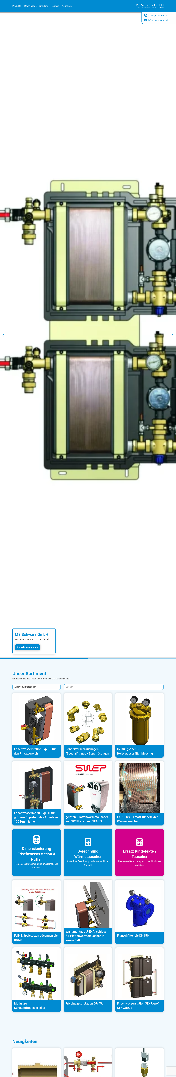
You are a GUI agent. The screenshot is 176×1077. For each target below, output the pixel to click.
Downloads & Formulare (36, 6)
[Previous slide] (3, 335)
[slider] (88, 658)
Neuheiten (67, 6)
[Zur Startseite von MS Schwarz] (150, 6)
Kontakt (55, 6)
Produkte (16, 6)
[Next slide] (172, 335)
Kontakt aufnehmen (27, 647)
